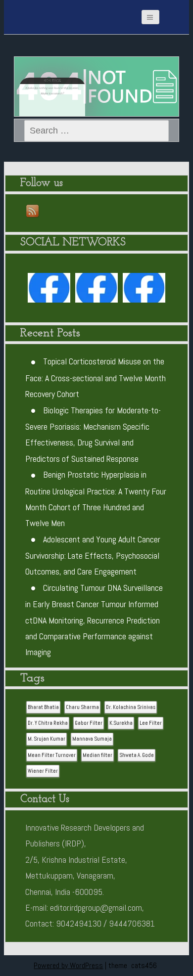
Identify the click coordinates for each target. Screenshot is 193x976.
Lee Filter (151, 723)
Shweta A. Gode (136, 755)
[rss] (33, 212)
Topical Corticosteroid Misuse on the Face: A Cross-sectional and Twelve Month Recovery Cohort (95, 377)
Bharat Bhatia (43, 707)
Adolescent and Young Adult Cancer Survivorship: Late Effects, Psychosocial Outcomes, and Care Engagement (92, 555)
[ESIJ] (49, 290)
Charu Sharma (82, 707)
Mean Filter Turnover (52, 755)
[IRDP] (53, 12)
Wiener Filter (43, 771)
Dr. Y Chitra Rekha (48, 723)
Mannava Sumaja (92, 739)
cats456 (144, 965)
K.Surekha (121, 723)
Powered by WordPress (68, 965)
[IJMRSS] (96, 290)
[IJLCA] (144, 290)
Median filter (97, 755)
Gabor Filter (88, 723)
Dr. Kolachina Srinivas (130, 707)
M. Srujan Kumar (46, 739)
